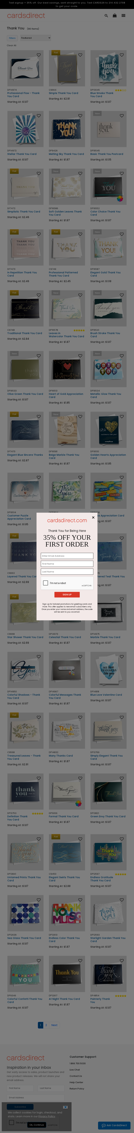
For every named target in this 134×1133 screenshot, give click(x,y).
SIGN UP (67, 594)
